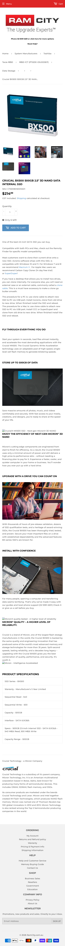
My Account (32, 835)
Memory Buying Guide (32, 864)
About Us (32, 903)
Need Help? (32, 44)
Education (32, 889)
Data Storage (8, 71)
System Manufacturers (26, 53)
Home (5, 53)
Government (32, 886)
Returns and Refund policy (32, 839)
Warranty (32, 843)
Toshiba (47, 53)
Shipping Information (32, 850)
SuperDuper (11, 273)
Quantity (7, 206)
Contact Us (32, 868)
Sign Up (57, 921)
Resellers (32, 882)
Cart (60, 4)
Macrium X (24, 267)
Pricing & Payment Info (32, 846)
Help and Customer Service (32, 860)
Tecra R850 (7, 62)
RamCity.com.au (35, 935)
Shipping (21, 198)
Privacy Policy (32, 900)
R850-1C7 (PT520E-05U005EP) (34, 62)
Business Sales (32, 878)
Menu (9, 4)
